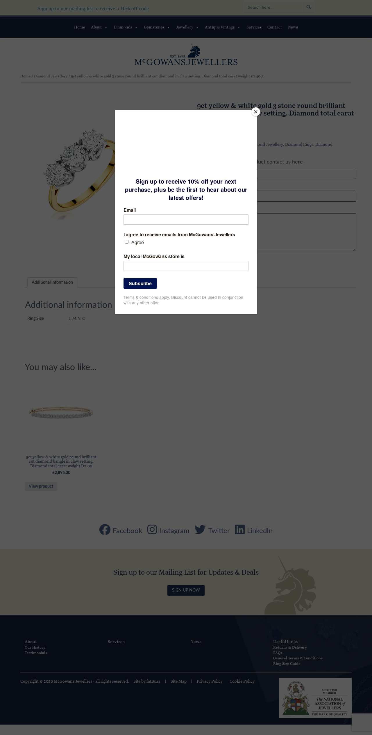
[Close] (255, 111)
